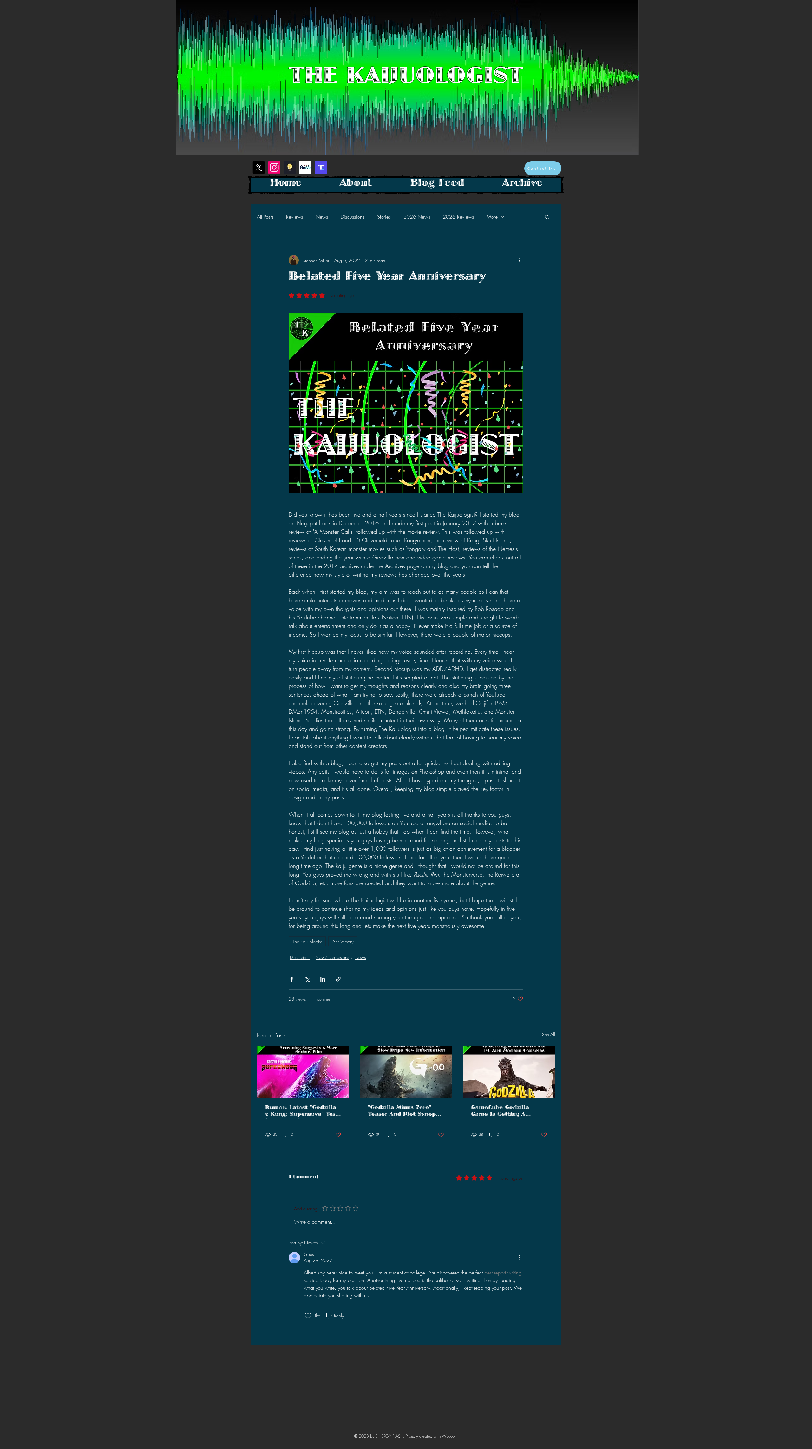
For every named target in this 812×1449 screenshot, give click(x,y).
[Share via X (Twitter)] (307, 979)
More (492, 216)
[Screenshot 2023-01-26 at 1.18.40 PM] (290, 167)
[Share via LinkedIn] (323, 979)
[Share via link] (338, 979)
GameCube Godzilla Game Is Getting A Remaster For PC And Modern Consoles (503, 1112)
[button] (547, 216)
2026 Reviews (458, 216)
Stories (384, 216)
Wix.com (449, 1436)
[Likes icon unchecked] (308, 1316)
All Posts (265, 216)
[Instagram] (274, 167)
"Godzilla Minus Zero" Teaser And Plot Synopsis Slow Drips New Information (405, 1112)
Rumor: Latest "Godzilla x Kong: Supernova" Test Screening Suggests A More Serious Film (301, 1112)
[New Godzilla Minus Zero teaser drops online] (406, 1072)
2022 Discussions (332, 957)
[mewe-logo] (305, 167)
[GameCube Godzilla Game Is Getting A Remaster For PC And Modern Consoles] (509, 1072)
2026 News (416, 216)
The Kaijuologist (307, 941)
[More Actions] (519, 1257)
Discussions (352, 216)
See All (548, 1034)
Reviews (294, 216)
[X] (258, 167)
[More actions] (519, 260)
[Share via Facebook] (292, 979)
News (322, 216)
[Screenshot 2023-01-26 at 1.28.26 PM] (321, 167)
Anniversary (342, 941)
